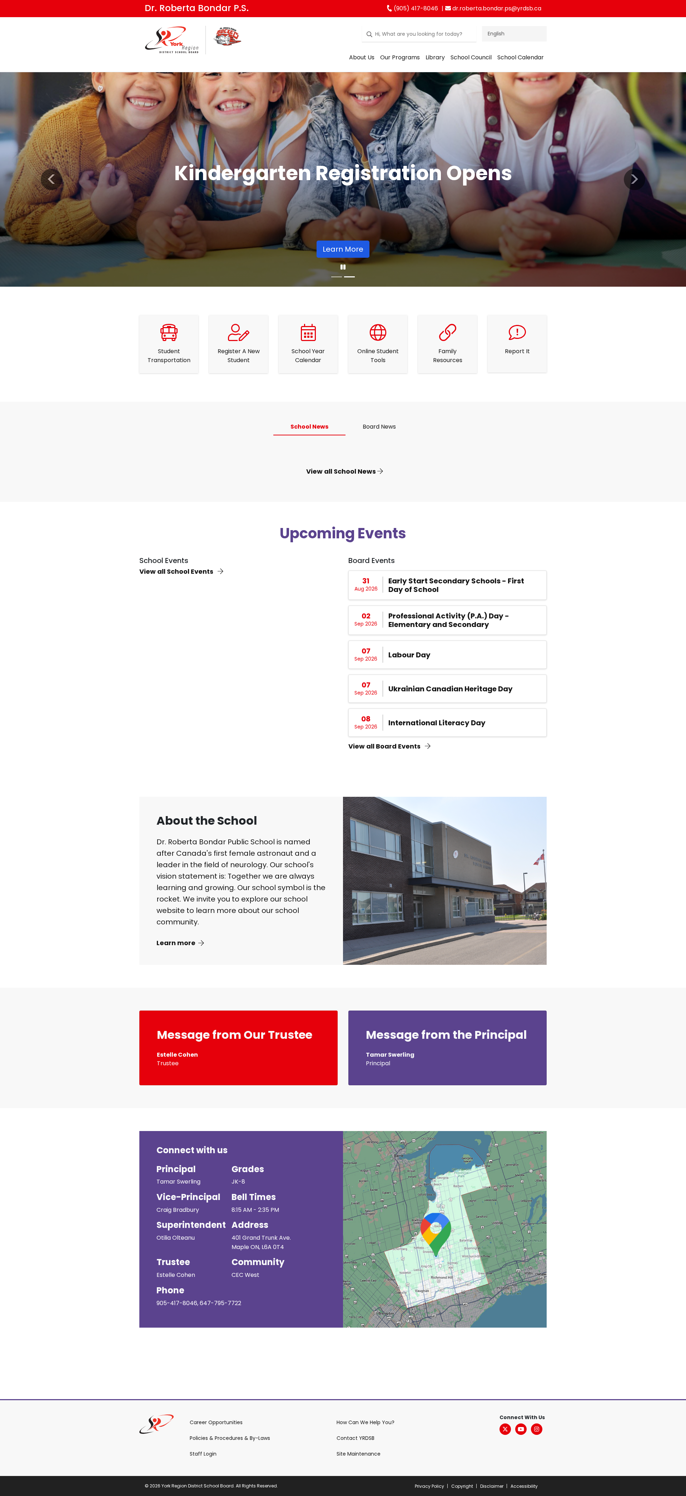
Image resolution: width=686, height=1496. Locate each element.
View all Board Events (385, 746)
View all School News (341, 471)
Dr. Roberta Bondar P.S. (197, 8)
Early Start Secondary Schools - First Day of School (456, 585)
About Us (361, 57)
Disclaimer (491, 1486)
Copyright (462, 1486)
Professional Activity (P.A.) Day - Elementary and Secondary (448, 620)
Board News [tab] (379, 427)
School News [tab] (309, 427)
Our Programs (400, 57)
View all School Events (177, 571)
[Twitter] (505, 1429)
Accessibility (524, 1486)
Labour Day (409, 655)
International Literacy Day (437, 723)
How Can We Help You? (365, 1422)
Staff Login (203, 1453)
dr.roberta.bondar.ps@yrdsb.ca (496, 8)
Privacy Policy (429, 1486)
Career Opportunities (216, 1422)
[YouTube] (521, 1429)
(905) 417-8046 (415, 8)
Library (435, 57)
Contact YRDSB (355, 1438)
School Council (471, 57)
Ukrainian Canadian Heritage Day (450, 689)
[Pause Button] (343, 267)
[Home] (171, 41)
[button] (51, 179)
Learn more (175, 942)
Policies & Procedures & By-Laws (230, 1438)
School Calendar (520, 57)
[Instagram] (536, 1429)
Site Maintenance (359, 1453)
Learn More (233, 249)
